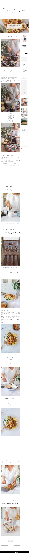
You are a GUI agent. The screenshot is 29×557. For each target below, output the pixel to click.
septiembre (24, 70)
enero (23, 77)
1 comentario (6, 272)
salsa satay (14, 500)
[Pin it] (11, 186)
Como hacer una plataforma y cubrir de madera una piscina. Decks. (24, 126)
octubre (24, 64)
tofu (15, 500)
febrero (24, 76)
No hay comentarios (6, 186)
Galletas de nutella (10, 189)
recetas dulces (15, 186)
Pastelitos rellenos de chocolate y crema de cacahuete (10, 504)
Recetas (13, 186)
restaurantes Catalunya (15, 272)
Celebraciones (24, 130)
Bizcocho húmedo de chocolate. (10, 36)
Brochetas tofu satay (10, 275)
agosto (24, 71)
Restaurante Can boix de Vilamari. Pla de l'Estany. (10, 233)
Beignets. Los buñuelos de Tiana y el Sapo (24, 117)
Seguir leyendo (10, 540)
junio (23, 72)
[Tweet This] (10, 186)
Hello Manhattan (11, 551)
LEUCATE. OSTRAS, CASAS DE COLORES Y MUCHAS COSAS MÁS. (24, 107)
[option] (14, 26)
